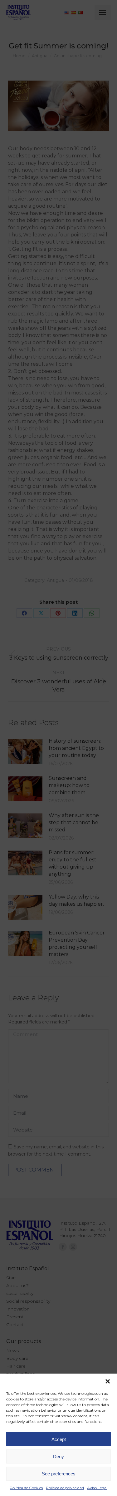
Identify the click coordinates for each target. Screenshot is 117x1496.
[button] (108, 1381)
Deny (58, 1456)
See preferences (59, 1473)
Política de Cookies (26, 1487)
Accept (58, 1439)
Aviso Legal (97, 1487)
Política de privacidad (65, 1487)
